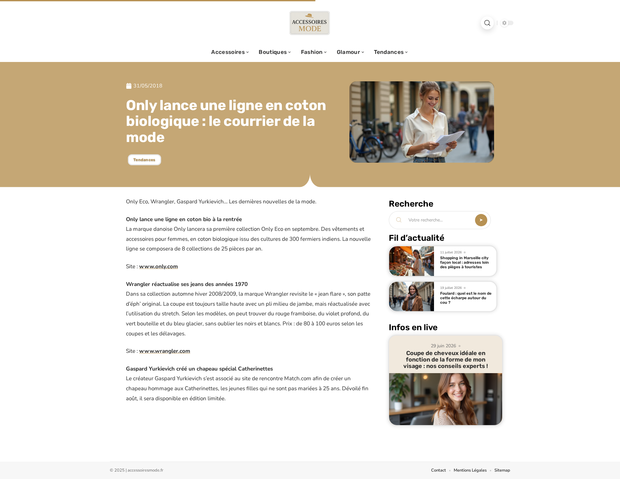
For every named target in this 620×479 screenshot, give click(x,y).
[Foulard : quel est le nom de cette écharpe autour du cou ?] (411, 296)
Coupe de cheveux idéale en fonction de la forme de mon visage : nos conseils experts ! (445, 360)
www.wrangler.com (164, 351)
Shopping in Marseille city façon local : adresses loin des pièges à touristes (464, 262)
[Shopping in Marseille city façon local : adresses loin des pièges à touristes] (411, 261)
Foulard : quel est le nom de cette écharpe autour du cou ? (465, 298)
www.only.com (158, 266)
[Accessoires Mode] (310, 23)
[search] (487, 22)
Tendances (144, 160)
